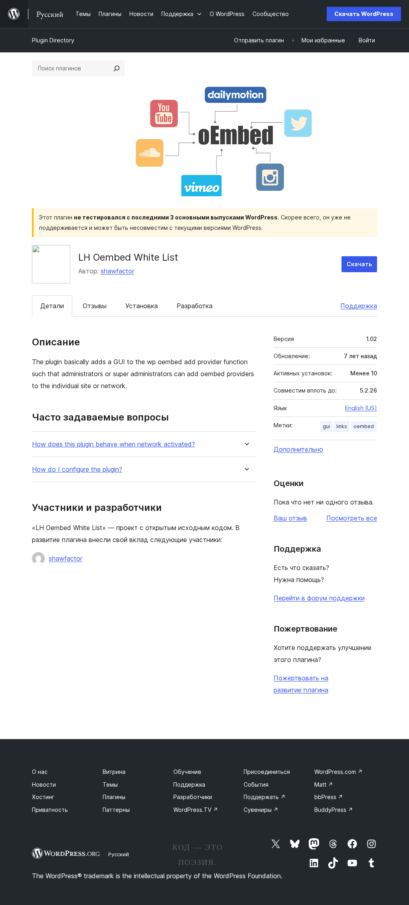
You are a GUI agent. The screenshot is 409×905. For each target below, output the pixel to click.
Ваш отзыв (290, 518)
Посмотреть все (351, 518)
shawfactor (117, 271)
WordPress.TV (195, 809)
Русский (118, 854)
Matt (323, 784)
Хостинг (43, 796)
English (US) (361, 408)
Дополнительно (298, 449)
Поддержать (265, 796)
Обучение (187, 771)
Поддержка (358, 306)
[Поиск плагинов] (117, 68)
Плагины (114, 796)
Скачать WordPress (363, 13)
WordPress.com (338, 771)
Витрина (114, 771)
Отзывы (95, 306)
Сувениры (261, 809)
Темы (110, 784)
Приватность (50, 809)
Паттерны (116, 809)
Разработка (194, 306)
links (341, 426)
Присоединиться (267, 771)
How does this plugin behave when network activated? (113, 444)
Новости (44, 784)
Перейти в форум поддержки (319, 598)
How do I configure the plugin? (77, 469)
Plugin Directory (53, 40)
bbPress (328, 796)
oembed (363, 426)
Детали (52, 306)
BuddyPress (333, 809)
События (256, 784)
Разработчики (192, 796)
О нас (40, 771)
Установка (141, 306)
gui (326, 426)
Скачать (359, 264)
